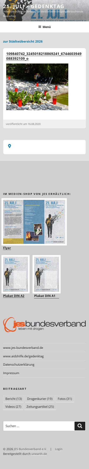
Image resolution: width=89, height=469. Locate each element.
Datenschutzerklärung (18, 364)
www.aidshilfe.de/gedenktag (23, 356)
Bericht (13, 399)
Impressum (11, 373)
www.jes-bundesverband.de (23, 348)
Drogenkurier (39, 399)
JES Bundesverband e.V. (30, 449)
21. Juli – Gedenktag (33, 6)
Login (59, 449)
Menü (47, 27)
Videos (13, 406)
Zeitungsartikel (40, 406)
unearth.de (39, 454)
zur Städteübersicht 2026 (23, 41)
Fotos (65, 399)
